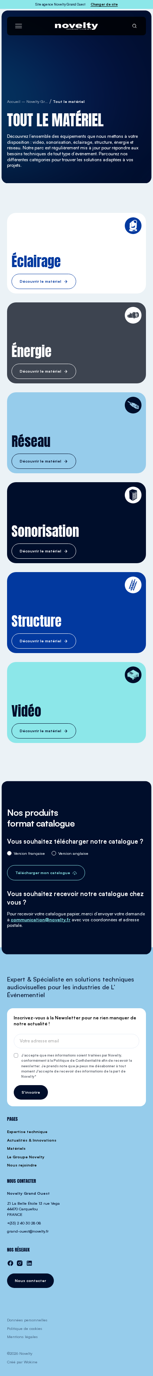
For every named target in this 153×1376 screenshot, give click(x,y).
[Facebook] (10, 1263)
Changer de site (104, 4)
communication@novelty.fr (41, 919)
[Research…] (134, 26)
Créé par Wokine (22, 1361)
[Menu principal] (18, 26)
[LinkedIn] (29, 1263)
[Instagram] (19, 1263)
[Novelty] (76, 26)
